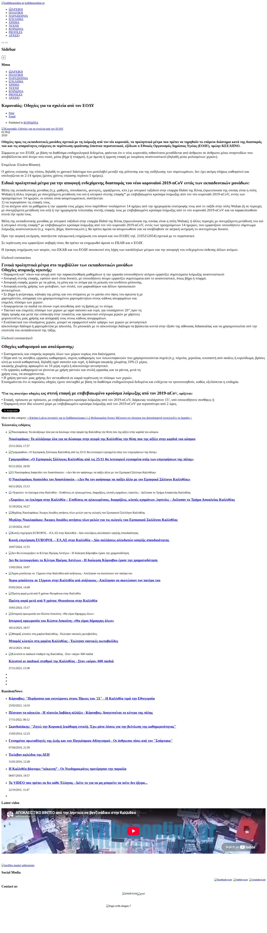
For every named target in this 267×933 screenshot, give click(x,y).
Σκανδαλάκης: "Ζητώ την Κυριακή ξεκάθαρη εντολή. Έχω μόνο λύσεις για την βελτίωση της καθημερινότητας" (92, 726)
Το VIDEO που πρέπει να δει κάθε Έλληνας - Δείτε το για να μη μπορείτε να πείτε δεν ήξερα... (78, 783)
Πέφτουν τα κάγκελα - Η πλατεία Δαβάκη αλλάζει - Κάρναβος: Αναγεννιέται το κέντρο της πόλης (81, 712)
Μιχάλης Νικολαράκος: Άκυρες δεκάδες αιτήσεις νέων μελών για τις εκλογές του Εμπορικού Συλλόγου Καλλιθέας (93, 520)
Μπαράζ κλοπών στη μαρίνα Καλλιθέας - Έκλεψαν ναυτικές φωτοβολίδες (63, 641)
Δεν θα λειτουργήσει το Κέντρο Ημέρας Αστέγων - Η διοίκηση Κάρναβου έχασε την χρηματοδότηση (83, 560)
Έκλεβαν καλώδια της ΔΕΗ (29, 754)
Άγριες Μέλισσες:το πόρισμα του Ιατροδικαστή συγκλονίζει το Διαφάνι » (149, 417)
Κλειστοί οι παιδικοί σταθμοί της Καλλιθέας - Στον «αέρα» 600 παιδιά (61, 661)
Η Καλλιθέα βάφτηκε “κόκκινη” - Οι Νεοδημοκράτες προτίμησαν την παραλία (67, 769)
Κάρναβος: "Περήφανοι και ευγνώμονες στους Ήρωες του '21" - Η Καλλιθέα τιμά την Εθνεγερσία (82, 698)
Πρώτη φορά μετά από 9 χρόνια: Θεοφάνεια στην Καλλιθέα (53, 600)
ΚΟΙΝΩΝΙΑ (16, 28)
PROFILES (15, 32)
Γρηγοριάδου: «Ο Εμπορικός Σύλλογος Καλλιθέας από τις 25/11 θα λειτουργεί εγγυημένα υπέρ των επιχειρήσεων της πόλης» (101, 459)
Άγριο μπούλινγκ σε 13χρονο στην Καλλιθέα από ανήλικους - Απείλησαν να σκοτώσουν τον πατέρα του (84, 580)
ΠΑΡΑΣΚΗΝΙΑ (18, 15)
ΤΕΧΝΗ (14, 25)
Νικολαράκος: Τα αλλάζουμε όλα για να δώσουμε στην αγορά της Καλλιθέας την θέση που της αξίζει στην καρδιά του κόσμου (102, 439)
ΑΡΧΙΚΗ (17, 9)
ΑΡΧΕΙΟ (14, 35)
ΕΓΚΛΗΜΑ (16, 19)
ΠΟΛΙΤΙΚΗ (16, 12)
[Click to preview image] (32, 128)
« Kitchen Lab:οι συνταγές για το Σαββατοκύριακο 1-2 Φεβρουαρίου (67, 417)
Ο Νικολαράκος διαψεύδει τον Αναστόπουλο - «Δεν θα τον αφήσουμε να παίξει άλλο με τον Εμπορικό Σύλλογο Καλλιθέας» (100, 479)
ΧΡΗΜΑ (14, 22)
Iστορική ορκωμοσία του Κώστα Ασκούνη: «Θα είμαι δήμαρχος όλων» (61, 621)
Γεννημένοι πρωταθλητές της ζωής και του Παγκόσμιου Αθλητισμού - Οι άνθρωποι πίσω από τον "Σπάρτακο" (91, 741)
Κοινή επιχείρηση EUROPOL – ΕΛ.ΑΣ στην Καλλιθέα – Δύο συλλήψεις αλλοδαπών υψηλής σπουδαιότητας (89, 540)
